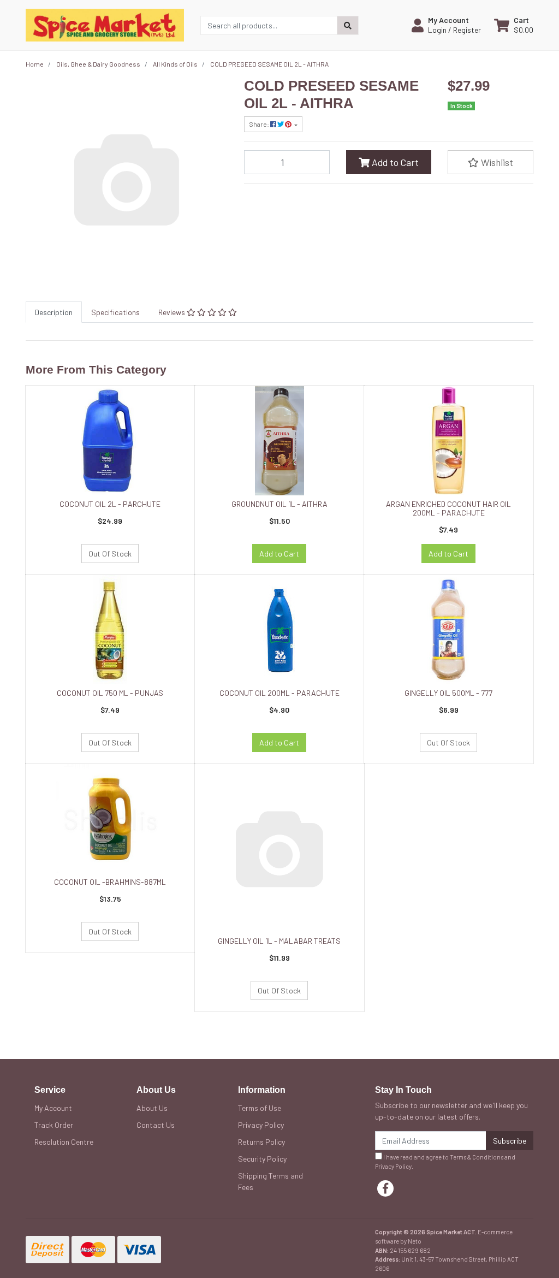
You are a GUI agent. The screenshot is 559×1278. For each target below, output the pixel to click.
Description (54, 312)
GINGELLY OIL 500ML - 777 (448, 692)
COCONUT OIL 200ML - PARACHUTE (279, 692)
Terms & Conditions (476, 1157)
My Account (53, 1108)
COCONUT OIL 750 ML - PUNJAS (110, 692)
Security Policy (262, 1158)
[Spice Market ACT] (105, 24)
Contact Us (155, 1124)
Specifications (115, 312)
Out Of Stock (110, 553)
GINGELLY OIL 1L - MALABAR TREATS (279, 940)
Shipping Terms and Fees (270, 1181)
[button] (446, 25)
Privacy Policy (261, 1124)
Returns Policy (261, 1141)
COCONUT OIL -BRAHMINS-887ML (110, 881)
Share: (259, 124)
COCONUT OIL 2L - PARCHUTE (110, 503)
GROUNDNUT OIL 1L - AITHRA (279, 503)
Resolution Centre (63, 1141)
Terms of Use (259, 1108)
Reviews (172, 312)
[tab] (54, 312)
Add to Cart (394, 162)
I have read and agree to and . (445, 1161)
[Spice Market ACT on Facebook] (385, 1188)
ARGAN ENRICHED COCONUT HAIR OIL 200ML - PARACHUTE (448, 508)
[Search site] (348, 25)
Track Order (53, 1124)
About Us (152, 1108)
